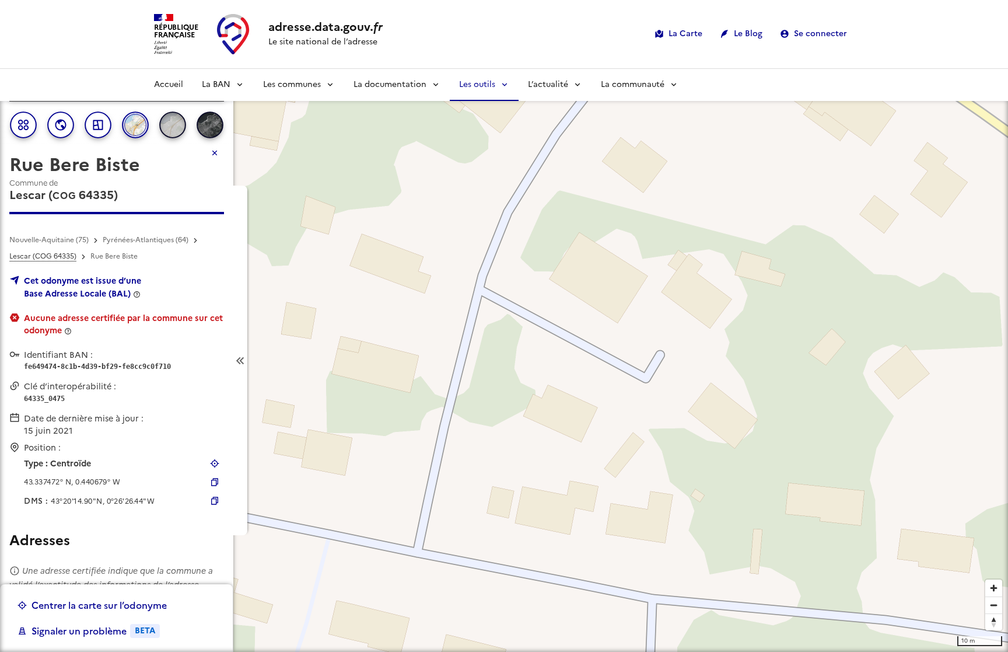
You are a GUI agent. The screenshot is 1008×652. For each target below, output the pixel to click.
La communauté (632, 84)
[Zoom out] (993, 605)
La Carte (685, 33)
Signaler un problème (93, 631)
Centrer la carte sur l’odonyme (99, 605)
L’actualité (548, 84)
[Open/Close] (240, 360)
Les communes (292, 84)
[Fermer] (214, 153)
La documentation (390, 84)
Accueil (168, 84)
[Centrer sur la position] (214, 463)
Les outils (477, 84)
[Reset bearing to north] (993, 621)
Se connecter (820, 33)
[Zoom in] (993, 588)
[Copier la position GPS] (214, 482)
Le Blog (748, 33)
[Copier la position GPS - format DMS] (214, 500)
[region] (504, 360)
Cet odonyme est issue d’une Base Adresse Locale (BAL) (82, 287)
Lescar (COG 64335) (42, 256)
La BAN (216, 84)
